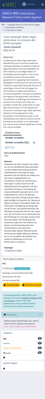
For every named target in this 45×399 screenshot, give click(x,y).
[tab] (34, 142)
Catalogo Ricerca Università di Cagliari (23, 24)
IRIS (3, 24)
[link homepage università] (28, 4)
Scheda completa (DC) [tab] (17, 142)
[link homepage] (8, 4)
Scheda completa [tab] (14, 137)
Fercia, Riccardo (12, 46)
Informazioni (11, 314)
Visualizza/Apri (12, 285)
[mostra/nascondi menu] (43, 4)
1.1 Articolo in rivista (13, 30)
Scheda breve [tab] (12, 132)
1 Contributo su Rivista (14, 27)
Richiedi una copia (32, 285)
